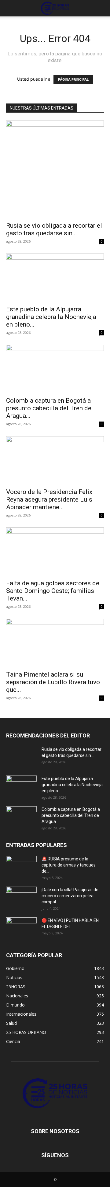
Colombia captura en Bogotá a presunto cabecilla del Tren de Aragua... (48, 408)
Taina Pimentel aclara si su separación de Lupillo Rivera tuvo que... (53, 682)
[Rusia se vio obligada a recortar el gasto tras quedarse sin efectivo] (55, 169)
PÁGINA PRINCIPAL (73, 79)
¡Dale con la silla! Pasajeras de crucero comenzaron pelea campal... (70, 895)
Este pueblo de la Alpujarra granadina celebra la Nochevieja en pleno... (51, 317)
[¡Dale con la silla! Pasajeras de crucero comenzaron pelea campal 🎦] (21, 897)
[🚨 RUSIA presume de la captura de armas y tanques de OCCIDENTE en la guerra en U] (21, 866)
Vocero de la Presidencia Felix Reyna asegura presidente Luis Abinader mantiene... (49, 499)
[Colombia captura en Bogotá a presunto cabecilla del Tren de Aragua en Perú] (55, 369)
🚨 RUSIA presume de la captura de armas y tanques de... (69, 865)
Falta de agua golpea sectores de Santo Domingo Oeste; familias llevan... (52, 590)
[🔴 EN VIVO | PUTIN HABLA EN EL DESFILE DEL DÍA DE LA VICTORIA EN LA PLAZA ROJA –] (21, 928)
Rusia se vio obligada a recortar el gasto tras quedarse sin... (54, 229)
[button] (10, 8)
